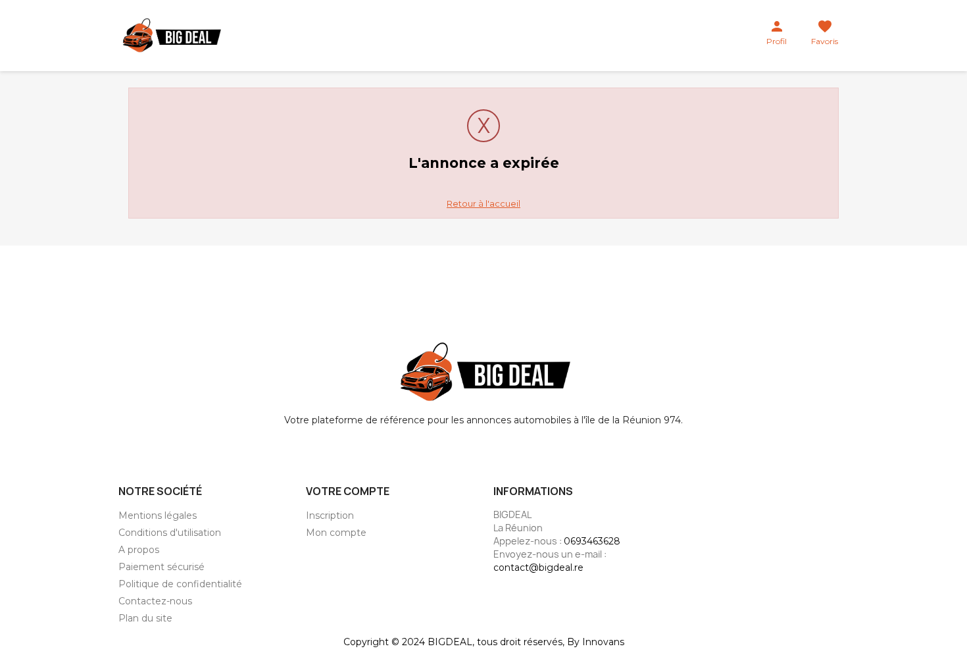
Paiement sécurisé (161, 567)
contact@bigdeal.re (538, 567)
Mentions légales (157, 515)
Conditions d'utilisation (169, 533)
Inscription (330, 515)
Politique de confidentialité (180, 584)
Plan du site (145, 618)
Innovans (603, 642)
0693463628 (592, 541)
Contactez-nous (155, 601)
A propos (138, 550)
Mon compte (336, 533)
